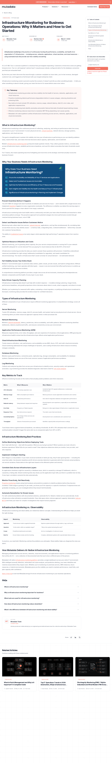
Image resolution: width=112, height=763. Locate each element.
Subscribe (97, 68)
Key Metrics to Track (93, 33)
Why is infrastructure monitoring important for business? (24, 592)
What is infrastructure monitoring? (16, 587)
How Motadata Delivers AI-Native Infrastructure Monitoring (97, 45)
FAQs (89, 48)
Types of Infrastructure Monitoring (97, 30)
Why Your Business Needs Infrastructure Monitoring (95, 26)
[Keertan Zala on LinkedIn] (43, 39)
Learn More (72, 2)
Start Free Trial (104, 6)
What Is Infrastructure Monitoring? (97, 23)
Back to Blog (8, 13)
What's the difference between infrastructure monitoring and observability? (30, 609)
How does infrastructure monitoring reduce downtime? (23, 604)
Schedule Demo (92, 6)
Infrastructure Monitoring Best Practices (96, 36)
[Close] (110, 2)
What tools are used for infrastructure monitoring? (21, 598)
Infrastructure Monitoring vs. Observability (95, 40)
